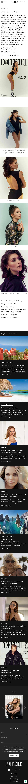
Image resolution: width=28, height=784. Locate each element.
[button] (25, 707)
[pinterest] (7, 55)
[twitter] (12, 55)
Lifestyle (4, 8)
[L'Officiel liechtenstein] (14, 2)
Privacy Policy (22, 751)
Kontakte (14, 776)
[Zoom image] (14, 127)
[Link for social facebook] (12, 770)
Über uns (14, 774)
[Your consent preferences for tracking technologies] (25, 781)
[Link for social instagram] (9, 770)
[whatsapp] (15, 55)
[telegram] (17, 55)
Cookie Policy (14, 781)
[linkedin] (10, 55)
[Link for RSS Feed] (19, 770)
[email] (2, 55)
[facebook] (5, 55)
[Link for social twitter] (15, 770)
